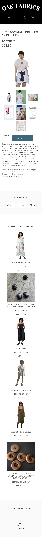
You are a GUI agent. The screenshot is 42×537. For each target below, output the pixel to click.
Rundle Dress (21, 348)
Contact (21, 528)
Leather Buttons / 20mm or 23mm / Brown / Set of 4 (21, 305)
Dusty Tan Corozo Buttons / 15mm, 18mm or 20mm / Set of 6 (21, 476)
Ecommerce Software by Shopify (21, 508)
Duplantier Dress (21, 390)
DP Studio (9, 41)
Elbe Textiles (21, 352)
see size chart (19, 174)
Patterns (21, 523)
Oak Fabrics (21, 310)
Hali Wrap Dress (21, 262)
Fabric (21, 520)
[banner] (21, 7)
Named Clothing (21, 266)
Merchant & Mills (21, 482)
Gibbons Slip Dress (21, 432)
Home (21, 518)
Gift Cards (21, 526)
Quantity (5, 135)
